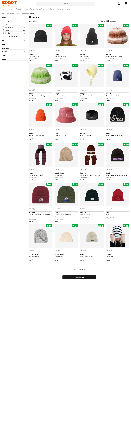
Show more (79, 277)
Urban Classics (34, 254)
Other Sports (50, 9)
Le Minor (109, 254)
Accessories (24, 13)
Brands (68, 9)
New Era (108, 133)
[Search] (38, 4)
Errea (107, 213)
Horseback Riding (29, 9)
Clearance (60, 9)
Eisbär (82, 254)
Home (3, 13)
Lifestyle (11, 9)
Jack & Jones (59, 173)
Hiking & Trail (40, 9)
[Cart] (126, 3)
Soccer (4, 9)
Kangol (31, 54)
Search (65, 3)
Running (18, 9)
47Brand (32, 213)
